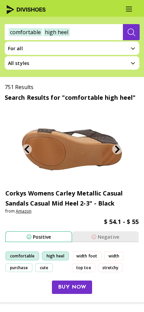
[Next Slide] (117, 149)
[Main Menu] (129, 9)
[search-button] (131, 32)
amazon (23, 211)
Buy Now (72, 287)
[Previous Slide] (27, 149)
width (114, 256)
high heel (55, 256)
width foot (86, 256)
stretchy (110, 267)
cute (44, 267)
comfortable (22, 256)
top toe (83, 267)
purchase (19, 267)
